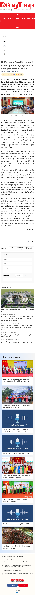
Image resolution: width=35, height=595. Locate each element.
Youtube (23, 585)
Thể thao (23, 21)
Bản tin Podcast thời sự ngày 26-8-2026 (16, 524)
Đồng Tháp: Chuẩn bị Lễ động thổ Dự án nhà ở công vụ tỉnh (17, 310)
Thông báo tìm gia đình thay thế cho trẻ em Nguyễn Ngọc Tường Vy (16, 335)
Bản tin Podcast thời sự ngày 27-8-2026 (16, 453)
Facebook (12, 585)
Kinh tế (9, 21)
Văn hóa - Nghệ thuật (18, 21)
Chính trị (4, 21)
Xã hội (13, 21)
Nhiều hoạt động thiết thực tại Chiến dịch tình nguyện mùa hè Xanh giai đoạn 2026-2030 (21, 248)
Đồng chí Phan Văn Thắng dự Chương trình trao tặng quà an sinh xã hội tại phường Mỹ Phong (16, 381)
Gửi (17, 279)
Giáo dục (28, 21)
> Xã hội (5, 58)
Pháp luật (33, 21)
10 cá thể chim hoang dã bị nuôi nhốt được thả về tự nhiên (16, 343)
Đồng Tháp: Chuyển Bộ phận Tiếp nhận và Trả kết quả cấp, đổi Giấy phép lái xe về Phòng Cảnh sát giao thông (17, 327)
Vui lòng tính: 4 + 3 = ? (8, 275)
